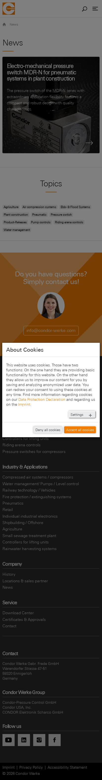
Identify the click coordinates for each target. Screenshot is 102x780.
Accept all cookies (80, 430)
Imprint (24, 404)
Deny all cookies (47, 430)
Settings (77, 415)
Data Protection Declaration (41, 399)
